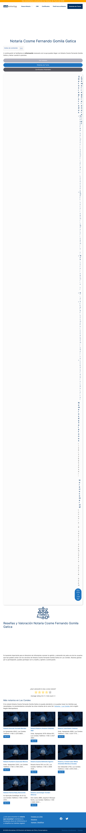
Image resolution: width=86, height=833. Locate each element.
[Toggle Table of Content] (20, 48)
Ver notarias (43, 60)
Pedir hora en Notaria (59, 6)
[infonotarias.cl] (10, 6)
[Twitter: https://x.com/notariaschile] (67, 818)
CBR (37, 6)
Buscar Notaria (25, 6)
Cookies (80, 830)
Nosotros (34, 819)
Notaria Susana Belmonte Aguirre (42, 761)
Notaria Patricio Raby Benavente (14, 792)
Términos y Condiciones (69, 830)
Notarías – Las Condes (62, 706)
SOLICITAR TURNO (78, 594)
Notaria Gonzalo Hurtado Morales (14, 728)
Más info (6, 736)
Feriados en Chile (37, 817)
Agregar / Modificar (37, 822)
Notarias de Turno (75, 6)
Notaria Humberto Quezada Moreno (15, 761)
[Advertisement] (43, 26)
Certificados (46, 6)
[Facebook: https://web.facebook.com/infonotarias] (61, 818)
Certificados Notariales (43, 69)
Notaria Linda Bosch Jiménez (68, 728)
